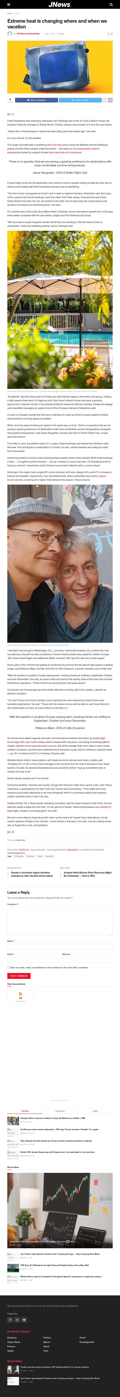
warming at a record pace (68, 152)
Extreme (30, 856)
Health (10, 1350)
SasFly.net (24, 849)
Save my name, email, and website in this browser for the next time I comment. (49, 967)
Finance (11, 1346)
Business (12, 1337)
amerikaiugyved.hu (16, 852)
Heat (40, 856)
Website (66, 954)
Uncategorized (86, 1341)
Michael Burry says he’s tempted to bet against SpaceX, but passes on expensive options (60, 1276)
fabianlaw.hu (73, 849)
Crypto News (13, 1341)
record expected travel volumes (40, 745)
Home (9, 13)
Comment (13, 904)
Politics (47, 1337)
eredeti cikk (19, 840)
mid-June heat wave (57, 144)
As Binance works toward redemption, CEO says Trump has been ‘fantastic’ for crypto (59, 1129)
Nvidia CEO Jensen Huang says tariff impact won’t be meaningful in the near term (57, 1152)
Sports (46, 1341)
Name (11, 940)
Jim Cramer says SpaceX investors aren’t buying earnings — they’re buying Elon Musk (60, 1253)
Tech (45, 1350)
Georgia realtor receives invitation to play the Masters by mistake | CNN (52, 1118)
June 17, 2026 (16, 1245)
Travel (16, 13)
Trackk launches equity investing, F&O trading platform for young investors (42, 1241)
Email (11, 954)
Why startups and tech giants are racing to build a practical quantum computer (56, 1140)
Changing (18, 856)
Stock (46, 1346)
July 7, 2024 (50, 33)
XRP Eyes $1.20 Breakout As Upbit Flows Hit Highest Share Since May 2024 (54, 1265)
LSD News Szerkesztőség (27, 33)
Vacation (49, 856)
